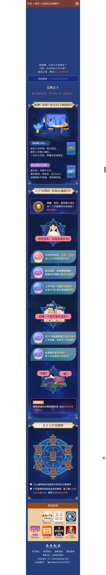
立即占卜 (53, 87)
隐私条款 (59, 551)
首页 (29, 3)
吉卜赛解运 (71, 537)
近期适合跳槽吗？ (51, 3)
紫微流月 (47, 523)
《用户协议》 (53, 93)
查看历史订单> (53, 97)
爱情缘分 (35, 537)
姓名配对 (47, 537)
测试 (37, 3)
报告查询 (70, 551)
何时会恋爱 (71, 523)
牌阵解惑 (59, 537)
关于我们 (36, 551)
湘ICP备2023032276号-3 (58, 562)
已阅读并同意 (40, 93)
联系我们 (47, 551)
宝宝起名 (59, 523)
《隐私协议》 (68, 93)
